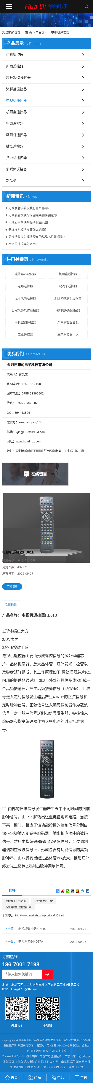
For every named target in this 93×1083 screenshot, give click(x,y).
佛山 (49, 1061)
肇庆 (78, 1061)
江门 (72, 1061)
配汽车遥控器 (68, 286)
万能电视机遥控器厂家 (18, 907)
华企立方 (44, 1056)
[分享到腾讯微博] (83, 891)
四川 (14, 1061)
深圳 (43, 1061)
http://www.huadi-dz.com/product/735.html (39, 915)
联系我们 (75, 1045)
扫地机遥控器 (16, 158)
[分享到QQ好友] (73, 891)
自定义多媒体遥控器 (25, 310)
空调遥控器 (14, 123)
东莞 (55, 1061)
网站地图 (36, 1051)
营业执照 (61, 1051)
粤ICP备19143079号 (58, 1045)
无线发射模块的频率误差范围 (28, 222)
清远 (62, 1067)
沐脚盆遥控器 (16, 89)
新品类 (11, 181)
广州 (37, 1061)
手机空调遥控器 (25, 322)
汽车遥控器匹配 (68, 322)
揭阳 (21, 1067)
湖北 (26, 1061)
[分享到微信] (68, 891)
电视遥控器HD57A (30, 941)
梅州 (74, 1067)
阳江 (51, 1067)
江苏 (79, 1056)
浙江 (8, 1061)
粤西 (33, 1067)
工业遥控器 (25, 334)
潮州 (16, 1067)
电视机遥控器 (60, 32)
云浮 (68, 1067)
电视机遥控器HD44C (32, 928)
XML (52, 1051)
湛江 (39, 1067)
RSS (45, 1051)
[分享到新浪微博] (63, 891)
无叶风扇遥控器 (25, 298)
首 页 (28, 32)
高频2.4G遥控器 (18, 78)
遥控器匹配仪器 (25, 274)
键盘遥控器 (14, 146)
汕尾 (27, 1067)
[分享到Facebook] (88, 891)
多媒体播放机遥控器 (68, 298)
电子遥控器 (83, 1040)
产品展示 (41, 32)
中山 (61, 1061)
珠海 (67, 1061)
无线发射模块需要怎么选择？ (28, 229)
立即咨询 (12, 586)
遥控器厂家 (9, 1045)
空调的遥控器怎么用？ (23, 244)
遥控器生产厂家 (44, 901)
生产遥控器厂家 (68, 334)
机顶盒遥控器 (16, 112)
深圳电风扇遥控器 (68, 310)
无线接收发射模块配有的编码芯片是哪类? (36, 237)
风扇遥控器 (14, 66)
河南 (84, 1056)
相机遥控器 (14, 55)
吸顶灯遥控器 (16, 135)
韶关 (56, 1067)
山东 (73, 1056)
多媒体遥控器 (16, 169)
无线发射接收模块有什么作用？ (29, 208)
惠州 (84, 1061)
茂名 (45, 1067)
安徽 (32, 1061)
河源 (80, 1067)
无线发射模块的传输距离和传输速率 (32, 215)
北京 (20, 1061)
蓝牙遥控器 (69, 1040)
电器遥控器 (25, 286)
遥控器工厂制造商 (15, 901)
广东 (67, 1056)
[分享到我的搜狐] (78, 891)
